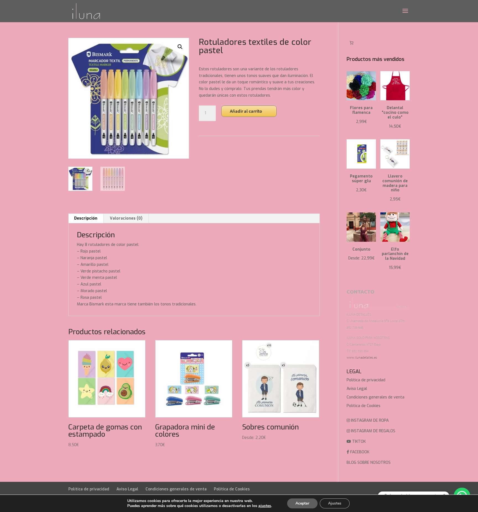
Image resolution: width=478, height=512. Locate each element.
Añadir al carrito (246, 111)
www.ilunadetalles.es (362, 357)
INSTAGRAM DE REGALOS (372, 431)
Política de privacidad (366, 380)
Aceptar (302, 503)
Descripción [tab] (85, 218)
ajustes (264, 505)
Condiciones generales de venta (375, 397)
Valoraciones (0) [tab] (126, 218)
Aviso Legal (357, 388)
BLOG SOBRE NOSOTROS (369, 462)
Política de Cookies (363, 405)
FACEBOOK (359, 452)
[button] (180, 47)
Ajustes (334, 503)
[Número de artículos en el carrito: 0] (351, 43)
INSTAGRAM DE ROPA (369, 420)
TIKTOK (358, 441)
